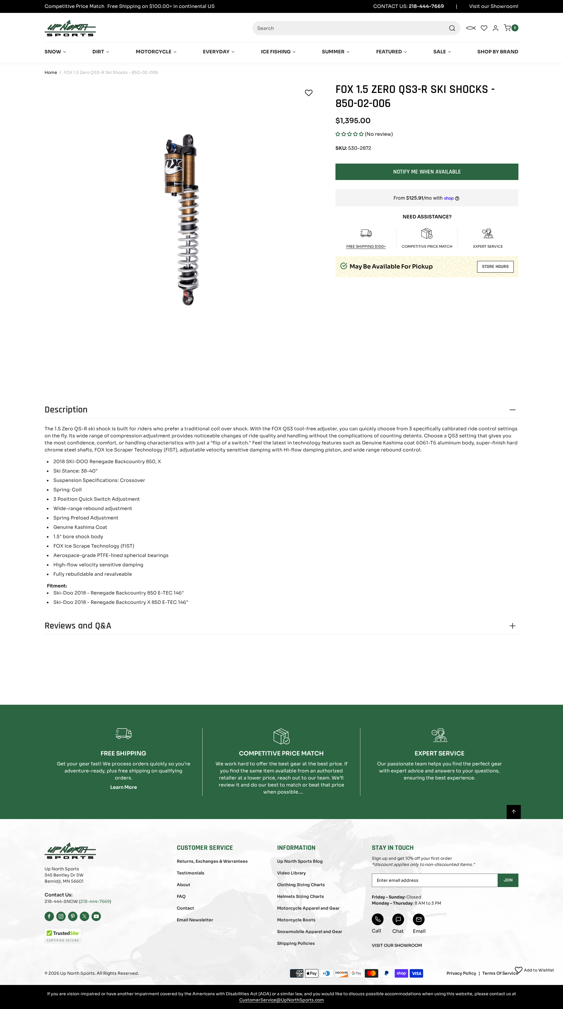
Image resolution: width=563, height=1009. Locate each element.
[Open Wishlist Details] (484, 28)
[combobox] (356, 28)
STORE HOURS (495, 267)
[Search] (452, 28)
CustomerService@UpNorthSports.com (281, 1000)
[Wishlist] (309, 93)
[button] (349, 134)
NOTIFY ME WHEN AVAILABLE (427, 171)
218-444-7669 (95, 901)
